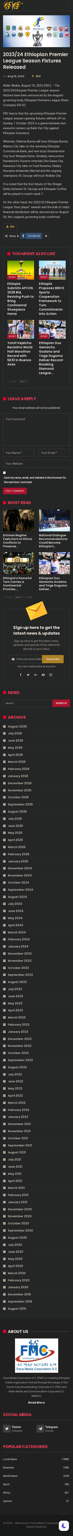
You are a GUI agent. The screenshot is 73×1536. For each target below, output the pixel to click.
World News (10, 1475)
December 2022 (20, 1039)
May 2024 (15, 918)
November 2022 (19, 1046)
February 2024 (19, 939)
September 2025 (20, 804)
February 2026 (18, 769)
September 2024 (20, 890)
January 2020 (18, 1287)
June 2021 (15, 1167)
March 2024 (17, 932)
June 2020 (15, 1252)
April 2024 (15, 925)
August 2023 (17, 982)
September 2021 (20, 1145)
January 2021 (17, 1202)
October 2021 (18, 1138)
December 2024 (20, 868)
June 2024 (15, 911)
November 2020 (20, 1216)
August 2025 (17, 812)
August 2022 (17, 1067)
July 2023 (15, 989)
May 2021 (14, 1174)
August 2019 (17, 1309)
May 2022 (15, 1088)
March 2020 (17, 1273)
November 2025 (19, 790)
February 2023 (18, 1025)
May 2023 (15, 1003)
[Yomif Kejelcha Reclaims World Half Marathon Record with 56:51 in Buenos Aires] (20, 329)
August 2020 (17, 1238)
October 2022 (18, 1053)
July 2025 (15, 819)
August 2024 (17, 897)
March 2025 (17, 847)
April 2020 (15, 1266)
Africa (6, 1492)
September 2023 (20, 975)
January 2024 (18, 946)
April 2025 (15, 840)
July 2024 (15, 904)
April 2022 (15, 1096)
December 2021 (19, 1124)
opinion (7, 1501)
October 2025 (18, 797)
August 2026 (17, 726)
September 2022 (20, 1060)
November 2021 (19, 1131)
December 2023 (20, 954)
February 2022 (18, 1110)
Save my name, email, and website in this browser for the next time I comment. (35, 480)
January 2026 (18, 776)
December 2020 (20, 1209)
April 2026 (15, 755)
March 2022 (17, 1103)
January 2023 (18, 1032)
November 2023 (19, 961)
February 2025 (18, 854)
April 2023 (15, 1010)
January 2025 (18, 861)
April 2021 (15, 1181)
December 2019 (19, 1294)
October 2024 (18, 883)
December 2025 (20, 783)
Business (8, 1467)
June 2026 (15, 741)
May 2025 (15, 833)
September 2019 (20, 1301)
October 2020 (18, 1223)
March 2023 (17, 1017)
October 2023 (18, 968)
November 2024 (20, 875)
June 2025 (15, 826)
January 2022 (18, 1117)
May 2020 (15, 1259)
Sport (12, 277)
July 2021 (14, 1159)
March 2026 (17, 762)
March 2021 (16, 1188)
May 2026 (15, 748)
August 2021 (17, 1152)
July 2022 (15, 1074)
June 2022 (15, 1081)
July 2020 (15, 1245)
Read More (36, 1403)
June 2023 (15, 996)
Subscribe (52, 659)
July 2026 (15, 733)
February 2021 (18, 1195)
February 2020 (19, 1280)
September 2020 (20, 1230)
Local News (10, 1459)
